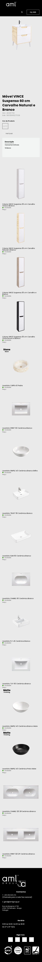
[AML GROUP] (21, 881)
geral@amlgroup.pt (11, 902)
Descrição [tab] (9, 142)
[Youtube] (31, 939)
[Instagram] (17, 939)
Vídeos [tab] (8, 148)
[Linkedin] (24, 939)
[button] (19, 12)
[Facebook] (10, 939)
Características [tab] (12, 145)
